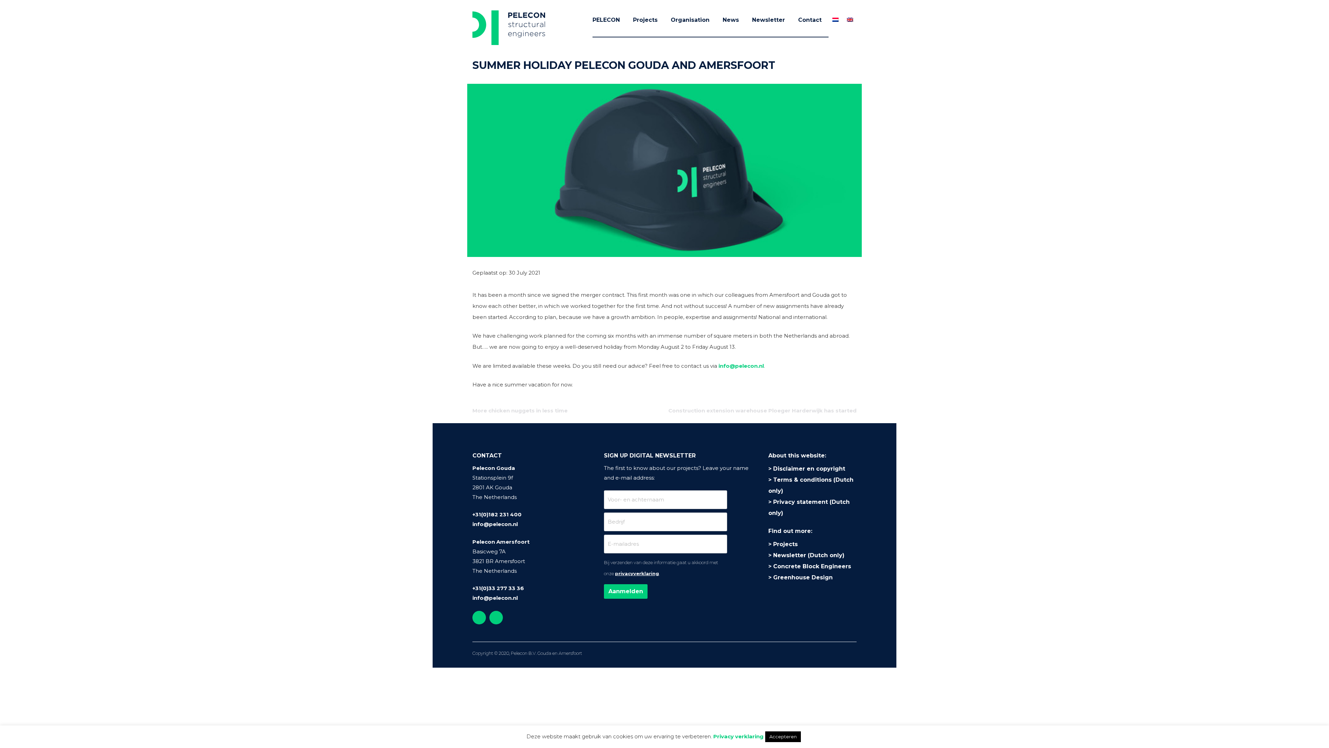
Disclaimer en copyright (809, 468)
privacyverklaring (637, 573)
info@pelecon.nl (741, 366)
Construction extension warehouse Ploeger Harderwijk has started (762, 410)
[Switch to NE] (835, 20)
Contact (810, 20)
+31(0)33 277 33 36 (498, 588)
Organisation (690, 20)
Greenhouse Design (803, 577)
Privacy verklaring (738, 736)
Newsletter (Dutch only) (808, 555)
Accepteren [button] (783, 736)
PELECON (606, 20)
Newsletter (768, 20)
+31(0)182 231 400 (497, 514)
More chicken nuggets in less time (520, 410)
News (731, 20)
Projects (645, 20)
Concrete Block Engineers (812, 566)
